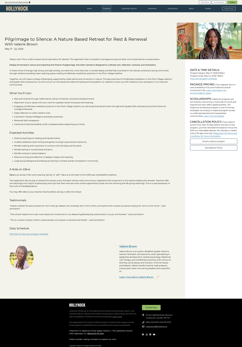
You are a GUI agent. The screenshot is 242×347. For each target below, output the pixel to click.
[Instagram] (147, 335)
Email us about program (213, 141)
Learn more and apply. (214, 116)
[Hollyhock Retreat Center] (17, 8)
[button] (111, 8)
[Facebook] (143, 334)
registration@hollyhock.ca (156, 326)
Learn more (117, 317)
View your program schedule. (203, 79)
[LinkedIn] (150, 334)
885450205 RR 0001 (95, 334)
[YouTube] (154, 334)
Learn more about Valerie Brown (136, 277)
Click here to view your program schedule (28, 234)
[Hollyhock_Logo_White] (77, 305)
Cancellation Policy (214, 148)
